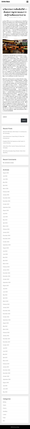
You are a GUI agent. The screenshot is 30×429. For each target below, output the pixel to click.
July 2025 (5, 213)
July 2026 (5, 176)
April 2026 (5, 185)
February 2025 (6, 229)
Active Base (6, 1)
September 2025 (6, 207)
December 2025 (6, 198)
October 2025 (6, 204)
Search (5, 117)
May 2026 (5, 182)
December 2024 (6, 235)
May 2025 (5, 219)
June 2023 (5, 291)
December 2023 (6, 273)
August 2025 (6, 210)
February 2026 (6, 191)
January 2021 (6, 367)
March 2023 (5, 301)
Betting (4, 402)
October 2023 (6, 279)
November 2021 (6, 342)
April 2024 (5, 260)
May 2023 (5, 295)
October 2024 (6, 241)
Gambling (5, 411)
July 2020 (5, 385)
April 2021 (5, 357)
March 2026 (5, 188)
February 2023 (6, 304)
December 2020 (6, 370)
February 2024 (6, 266)
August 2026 (6, 173)
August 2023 (6, 285)
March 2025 (5, 226)
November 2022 (6, 313)
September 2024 (6, 244)
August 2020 (6, 382)
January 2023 (6, 307)
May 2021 (5, 354)
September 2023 (6, 282)
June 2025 (5, 216)
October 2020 (6, 376)
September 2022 (6, 320)
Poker (4, 417)
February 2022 (6, 332)
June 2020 (5, 388)
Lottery (4, 414)
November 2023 (6, 276)
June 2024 (5, 254)
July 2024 (5, 251)
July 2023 (5, 288)
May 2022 (5, 326)
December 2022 (6, 310)
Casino (4, 405)
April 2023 (5, 298)
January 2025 (6, 232)
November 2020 (6, 373)
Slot (4, 420)
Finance (4, 408)
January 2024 (6, 270)
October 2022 (6, 316)
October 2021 (6, 345)
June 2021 (5, 351)
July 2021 (5, 348)
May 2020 (5, 392)
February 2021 (6, 363)
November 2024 (6, 238)
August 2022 (6, 323)
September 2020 (6, 379)
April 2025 (5, 223)
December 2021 (6, 338)
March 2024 (5, 263)
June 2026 (5, 179)
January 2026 (6, 194)
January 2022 (6, 335)
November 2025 (6, 201)
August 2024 (6, 248)
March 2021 (5, 360)
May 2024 (5, 257)
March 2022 (5, 329)
